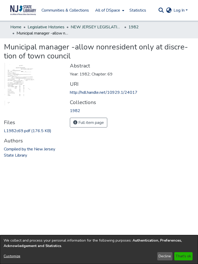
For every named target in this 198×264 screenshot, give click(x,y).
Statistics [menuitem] (137, 10)
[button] (23, 10)
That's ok (183, 256)
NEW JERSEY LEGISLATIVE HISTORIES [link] (96, 27)
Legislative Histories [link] (46, 27)
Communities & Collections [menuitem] (65, 10)
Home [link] (15, 27)
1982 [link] (133, 27)
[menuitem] (109, 10)
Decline (165, 256)
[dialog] (99, 249)
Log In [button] (180, 10)
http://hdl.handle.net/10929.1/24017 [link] (103, 92)
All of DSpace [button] (107, 10)
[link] (27, 131)
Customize (12, 256)
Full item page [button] (90, 122)
